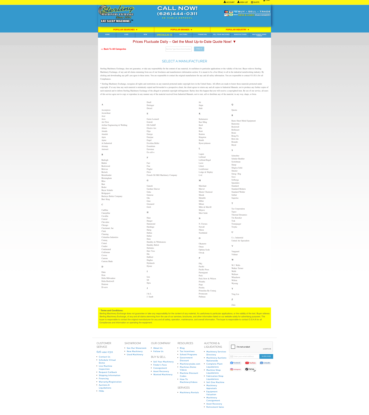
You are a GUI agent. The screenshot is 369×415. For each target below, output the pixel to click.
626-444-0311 (105, 351)
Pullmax (202, 296)
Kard (201, 125)
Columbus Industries (109, 237)
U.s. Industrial (237, 237)
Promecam (203, 293)
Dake (103, 272)
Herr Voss (151, 251)
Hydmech (151, 263)
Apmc (103, 140)
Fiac (148, 166)
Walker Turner (237, 268)
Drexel (149, 108)
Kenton (202, 134)
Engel (149, 140)
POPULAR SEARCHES (125, 29)
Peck (201, 275)
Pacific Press (204, 269)
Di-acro (104, 287)
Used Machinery (135, 354)
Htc (148, 254)
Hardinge (150, 226)
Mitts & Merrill (205, 207)
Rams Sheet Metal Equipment (243, 120)
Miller (201, 201)
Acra (103, 119)
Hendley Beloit (153, 245)
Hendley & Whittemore (156, 241)
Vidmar (234, 254)
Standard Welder (238, 191)
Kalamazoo (203, 119)
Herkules (150, 248)
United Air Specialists (240, 240)
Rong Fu (235, 135)
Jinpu (201, 105)
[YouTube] (251, 363)
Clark (103, 231)
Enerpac (150, 137)
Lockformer (203, 169)
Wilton (234, 280)
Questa (234, 110)
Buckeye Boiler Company (111, 196)
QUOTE (256, 2)
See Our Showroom (136, 348)
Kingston (202, 137)
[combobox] (179, 49)
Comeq (104, 240)
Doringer (150, 105)
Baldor (104, 163)
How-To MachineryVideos (188, 380)
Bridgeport (105, 193)
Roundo (234, 141)
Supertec (235, 198)
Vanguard (235, 251)
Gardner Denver (153, 188)
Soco (233, 176)
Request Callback (108, 372)
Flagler (150, 169)
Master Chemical (205, 191)
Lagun (201, 154)
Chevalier (105, 222)
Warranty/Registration (110, 382)
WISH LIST (244, 2)
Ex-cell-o (150, 152)
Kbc (200, 128)
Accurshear (106, 113)
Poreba (201, 287)
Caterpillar (105, 213)
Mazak (201, 194)
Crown (104, 255)
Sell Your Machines (221, 34)
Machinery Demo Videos (259, 35)
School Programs (188, 354)
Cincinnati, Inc (107, 228)
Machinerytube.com (190, 364)
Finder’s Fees (160, 365)
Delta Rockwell (107, 281)
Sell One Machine (215, 382)
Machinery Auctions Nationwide (216, 359)
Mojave (202, 210)
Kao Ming (203, 122)
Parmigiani (203, 272)
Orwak (201, 252)
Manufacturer (240, 34)
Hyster (149, 266)
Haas (149, 217)
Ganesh (150, 185)
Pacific (201, 266)
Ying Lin (235, 294)
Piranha (202, 281)
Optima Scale (204, 249)
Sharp (233, 164)
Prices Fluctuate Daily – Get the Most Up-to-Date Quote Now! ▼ (184, 41)
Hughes (150, 260)
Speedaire (235, 182)
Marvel (202, 188)
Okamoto (202, 243)
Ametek (104, 134)
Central (104, 219)
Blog (182, 348)
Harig (149, 229)
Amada (104, 131)
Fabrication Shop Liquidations (214, 377)
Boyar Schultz (107, 190)
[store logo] (116, 14)
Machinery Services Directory (216, 353)
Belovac (104, 169)
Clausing (105, 234)
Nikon (201, 229)
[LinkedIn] (266, 363)
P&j (200, 263)
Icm (148, 276)
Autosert (104, 149)
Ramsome (235, 123)
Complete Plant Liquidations (214, 365)
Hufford (150, 257)
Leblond (202, 157)
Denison (104, 284)
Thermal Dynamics (239, 214)
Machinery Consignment (213, 399)
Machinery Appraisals (211, 387)
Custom (104, 258)
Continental (106, 249)
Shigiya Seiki (236, 167)
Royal (233, 144)
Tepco (233, 211)
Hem (149, 238)
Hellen (149, 232)
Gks (148, 198)
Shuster (234, 170)
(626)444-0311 (177, 14)
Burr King (105, 199)
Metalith (202, 198)
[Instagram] (236, 370)
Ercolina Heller (153, 143)
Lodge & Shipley (206, 172)
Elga (148, 131)
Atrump (104, 146)
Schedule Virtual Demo (107, 361)
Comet (104, 243)
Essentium (151, 146)
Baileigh (104, 160)
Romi (233, 132)
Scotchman (235, 161)
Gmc (149, 201)
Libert (201, 166)
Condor (104, 246)
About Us (158, 348)
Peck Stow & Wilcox (207, 278)
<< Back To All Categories (113, 48)
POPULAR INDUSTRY (237, 29)
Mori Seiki (203, 213)
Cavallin (104, 216)
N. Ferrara (203, 223)
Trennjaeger (236, 223)
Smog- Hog (236, 173)
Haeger (150, 220)
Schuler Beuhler (238, 158)
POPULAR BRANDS (181, 29)
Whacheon (235, 277)
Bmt (103, 184)
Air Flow (105, 122)
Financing (202, 34)
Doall (149, 102)
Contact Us (104, 357)
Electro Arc (151, 128)
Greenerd (150, 204)
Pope (201, 284)
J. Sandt (150, 296)
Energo (150, 134)
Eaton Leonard (153, 119)
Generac (150, 194)
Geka (149, 191)
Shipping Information (109, 375)
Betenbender (106, 175)
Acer (103, 116)
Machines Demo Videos (188, 368)
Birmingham (106, 178)
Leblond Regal (205, 160)
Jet (200, 102)
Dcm (103, 275)
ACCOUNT (230, 2)
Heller (149, 235)
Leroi (201, 163)
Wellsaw (234, 274)
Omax (201, 246)
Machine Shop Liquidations (213, 371)
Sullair (234, 194)
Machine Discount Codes (189, 374)
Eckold (150, 122)
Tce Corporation (238, 208)
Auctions (183, 34)
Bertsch (104, 172)
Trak (233, 220)
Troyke (234, 226)
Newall (202, 226)
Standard (235, 185)
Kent (201, 131)
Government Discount (186, 359)
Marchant (202, 185)
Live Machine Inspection (105, 367)
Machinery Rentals (189, 392)
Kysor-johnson (204, 143)
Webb (233, 271)
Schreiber (235, 155)
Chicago (104, 225)
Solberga (235, 179)
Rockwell (235, 126)
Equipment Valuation (212, 393)
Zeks (233, 304)
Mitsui (201, 204)
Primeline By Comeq (207, 290)
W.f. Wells (235, 265)
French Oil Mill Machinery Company (162, 175)
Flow (149, 172)
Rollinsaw (235, 129)
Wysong (234, 283)
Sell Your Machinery (163, 362)
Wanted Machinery (163, 374)
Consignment (160, 368)
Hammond (151, 223)
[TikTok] (251, 370)
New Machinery (135, 351)
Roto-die (235, 138)
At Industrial (106, 143)
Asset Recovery (161, 371)
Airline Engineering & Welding (114, 125)
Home (107, 34)
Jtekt (201, 108)
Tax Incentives (187, 351)
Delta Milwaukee (108, 278)
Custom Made (107, 261)
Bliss (103, 181)
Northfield (203, 232)
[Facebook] (236, 363)
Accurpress (105, 110)
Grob (149, 207)
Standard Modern (238, 188)
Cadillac (104, 210)
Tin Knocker (236, 217)
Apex (103, 137)
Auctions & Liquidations (105, 386)
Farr (148, 163)
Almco (104, 128)
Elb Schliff (151, 125)
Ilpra (149, 282)
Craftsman (105, 252)
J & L (149, 293)
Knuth (201, 140)
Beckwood (105, 166)
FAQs (101, 391)
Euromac (150, 149)
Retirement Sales (215, 407)
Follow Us (158, 351)
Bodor (104, 187)
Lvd (200, 175)
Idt (148, 279)
